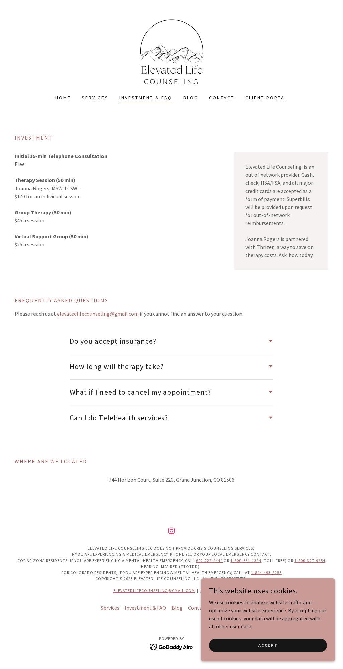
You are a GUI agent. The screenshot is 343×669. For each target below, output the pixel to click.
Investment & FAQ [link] (146, 98)
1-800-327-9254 (309, 560)
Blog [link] (190, 98)
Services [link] (95, 98)
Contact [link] (221, 98)
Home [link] (63, 98)
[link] (171, 51)
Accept (268, 645)
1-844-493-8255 (266, 572)
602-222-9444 (209, 560)
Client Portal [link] (266, 98)
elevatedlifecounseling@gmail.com (98, 313)
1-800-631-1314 (245, 560)
